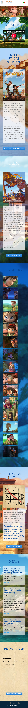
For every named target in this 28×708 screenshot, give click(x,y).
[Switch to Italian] (24, 3)
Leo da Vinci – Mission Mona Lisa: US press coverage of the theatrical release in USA (13, 571)
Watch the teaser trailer (14, 149)
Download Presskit (14, 694)
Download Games (14, 547)
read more (6, 582)
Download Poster (14, 255)
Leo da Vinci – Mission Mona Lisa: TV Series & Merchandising (12, 591)
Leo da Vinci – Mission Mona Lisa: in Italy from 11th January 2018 (12, 622)
